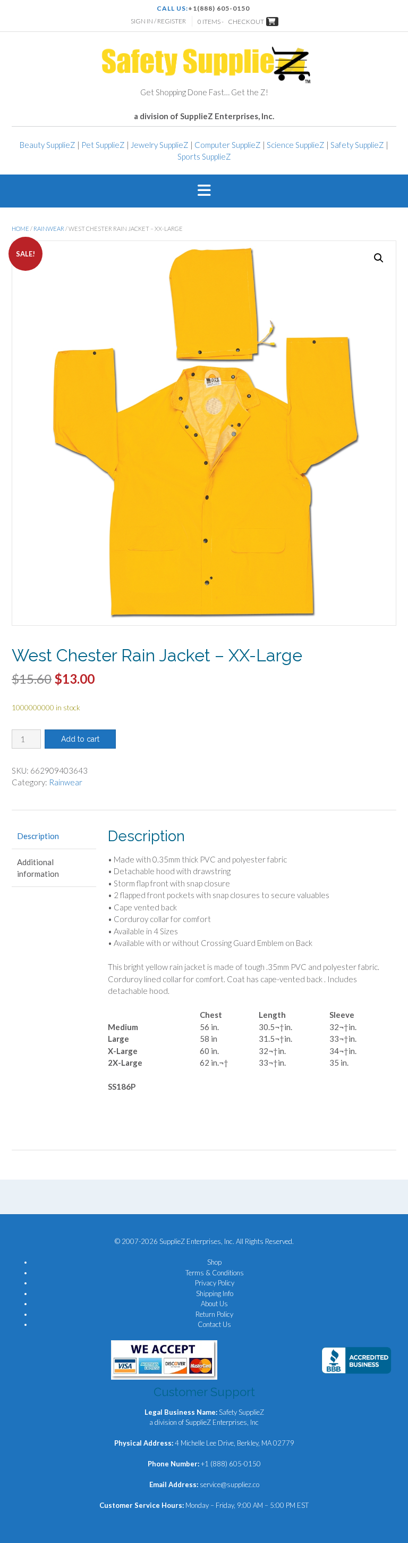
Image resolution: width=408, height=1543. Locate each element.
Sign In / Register (158, 21)
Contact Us (214, 1324)
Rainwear (48, 228)
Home (20, 228)
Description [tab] (38, 836)
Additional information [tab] (38, 868)
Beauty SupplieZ (47, 145)
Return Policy (214, 1314)
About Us (214, 1303)
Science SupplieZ (296, 145)
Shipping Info (214, 1293)
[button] (204, 191)
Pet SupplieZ (103, 145)
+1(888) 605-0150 (219, 8)
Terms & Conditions (214, 1272)
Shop (214, 1262)
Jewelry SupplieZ (160, 145)
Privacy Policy (214, 1283)
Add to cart (80, 739)
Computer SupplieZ (227, 145)
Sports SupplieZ (204, 156)
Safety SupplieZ (357, 145)
